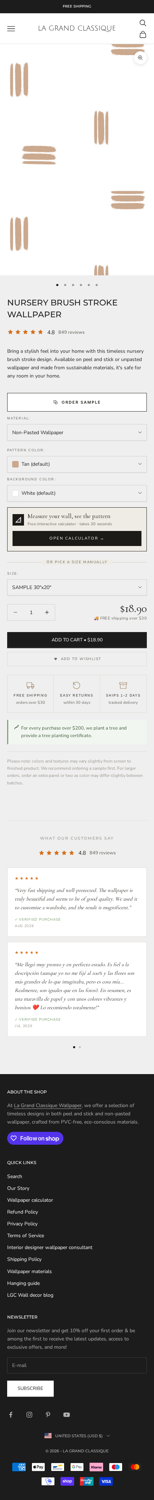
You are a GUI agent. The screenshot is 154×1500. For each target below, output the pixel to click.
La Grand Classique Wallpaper (48, 1105)
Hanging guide (23, 1283)
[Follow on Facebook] (10, 1414)
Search (14, 1176)
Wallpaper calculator (30, 1200)
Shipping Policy (24, 1259)
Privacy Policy (22, 1223)
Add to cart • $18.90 (77, 640)
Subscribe (30, 1388)
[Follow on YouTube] (66, 1414)
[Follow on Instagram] (29, 1414)
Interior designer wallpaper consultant (49, 1247)
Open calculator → (77, 538)
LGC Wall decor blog (30, 1295)
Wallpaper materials (29, 1271)
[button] (77, 529)
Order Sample (81, 402)
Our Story (18, 1188)
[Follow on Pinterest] (48, 1414)
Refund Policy (22, 1212)
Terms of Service (25, 1235)
